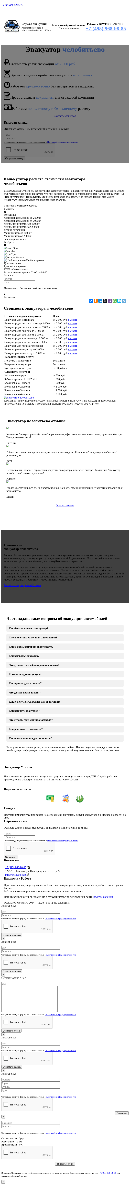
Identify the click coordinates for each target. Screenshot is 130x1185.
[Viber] (110, 301)
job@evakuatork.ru (103, 896)
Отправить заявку (14, 158)
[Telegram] (124, 301)
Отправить (10, 857)
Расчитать (9, 297)
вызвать (72, 319)
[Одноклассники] (96, 301)
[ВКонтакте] (91, 301)
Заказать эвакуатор (65, 115)
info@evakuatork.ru (16, 874)
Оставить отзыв (65, 505)
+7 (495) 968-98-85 (12, 5)
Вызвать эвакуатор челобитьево (22, 585)
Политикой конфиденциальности (62, 142)
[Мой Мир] (100, 301)
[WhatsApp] (115, 301)
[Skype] (119, 301)
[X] (105, 301)
